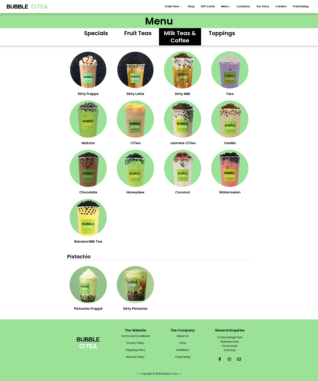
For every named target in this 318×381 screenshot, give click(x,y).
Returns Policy (135, 357)
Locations (243, 6)
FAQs (182, 343)
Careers (281, 6)
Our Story (262, 6)
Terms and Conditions (135, 336)
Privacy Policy (135, 343)
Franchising (300, 6)
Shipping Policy (135, 350)
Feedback (182, 350)
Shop (191, 6)
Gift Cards (208, 6)
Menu (224, 6)
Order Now (172, 6)
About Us (182, 336)
